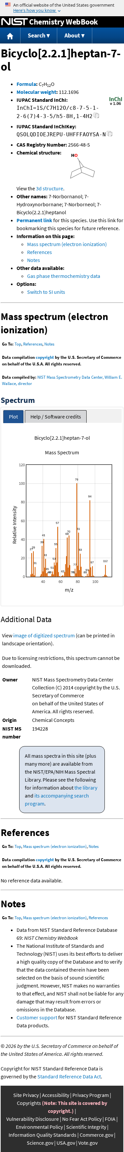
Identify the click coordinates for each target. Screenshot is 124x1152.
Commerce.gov (96, 1134)
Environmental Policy (39, 1126)
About (72, 35)
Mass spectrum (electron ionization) (67, 244)
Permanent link (34, 220)
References (39, 252)
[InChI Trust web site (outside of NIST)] (115, 104)
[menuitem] (10, 36)
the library (85, 787)
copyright (45, 357)
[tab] (13, 416)
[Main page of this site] (10, 36)
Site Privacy (26, 1095)
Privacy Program (90, 1095)
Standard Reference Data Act (69, 1076)
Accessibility (55, 1095)
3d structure (49, 188)
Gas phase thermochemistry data (63, 276)
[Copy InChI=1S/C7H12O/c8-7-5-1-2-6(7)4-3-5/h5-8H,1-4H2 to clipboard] (96, 117)
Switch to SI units (46, 291)
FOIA (110, 1119)
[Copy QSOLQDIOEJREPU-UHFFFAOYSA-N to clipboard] (109, 135)
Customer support (37, 1017)
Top (18, 344)
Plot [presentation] (13, 416)
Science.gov (40, 1142)
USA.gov (66, 1142)
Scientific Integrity (86, 1126)
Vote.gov (88, 1142)
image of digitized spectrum (44, 635)
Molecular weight (36, 92)
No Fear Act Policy (82, 1119)
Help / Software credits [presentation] (55, 416)
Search (36, 35)
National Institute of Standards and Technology (14, 22)
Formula (26, 84)
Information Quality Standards (42, 1134)
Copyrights (29, 1103)
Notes (33, 260)
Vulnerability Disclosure (32, 1119)
